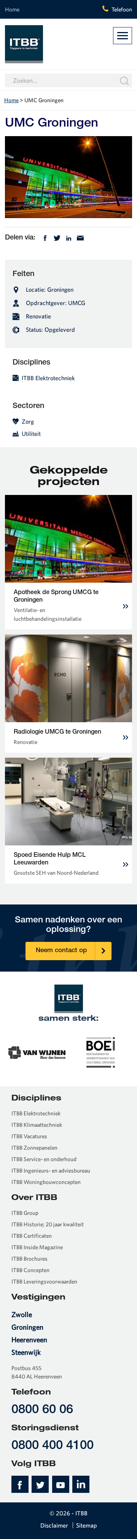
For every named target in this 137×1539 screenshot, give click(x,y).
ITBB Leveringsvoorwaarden (44, 1281)
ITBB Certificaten (31, 1235)
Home (12, 9)
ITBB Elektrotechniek (48, 377)
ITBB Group (24, 1213)
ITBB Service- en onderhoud (43, 1159)
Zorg (28, 421)
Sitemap (86, 1525)
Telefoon (122, 9)
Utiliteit (31, 433)
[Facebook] (45, 237)
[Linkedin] (68, 237)
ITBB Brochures (29, 1258)
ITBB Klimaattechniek (36, 1124)
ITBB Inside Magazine (37, 1247)
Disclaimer (54, 1525)
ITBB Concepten (30, 1270)
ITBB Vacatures (29, 1136)
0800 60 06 (42, 1410)
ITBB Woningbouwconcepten (46, 1182)
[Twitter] (57, 237)
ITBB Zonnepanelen (34, 1147)
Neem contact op (61, 951)
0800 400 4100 (52, 1446)
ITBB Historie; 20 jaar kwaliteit (47, 1224)
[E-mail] (80, 237)
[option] (37, 1052)
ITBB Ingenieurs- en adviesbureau (50, 1170)
